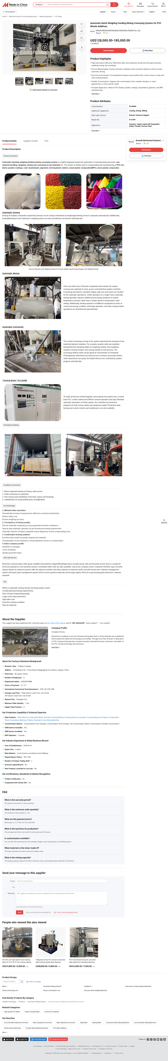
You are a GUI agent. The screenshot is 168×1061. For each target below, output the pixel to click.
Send (19, 912)
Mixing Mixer (96, 1022)
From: (13, 881)
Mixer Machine (23, 717)
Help (125, 12)
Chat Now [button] (149, 50)
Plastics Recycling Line (10, 990)
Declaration (108, 1053)
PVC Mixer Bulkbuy (59, 1028)
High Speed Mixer (36, 717)
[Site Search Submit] (114, 4)
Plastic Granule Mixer (32, 1012)
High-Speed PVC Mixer (12, 1012)
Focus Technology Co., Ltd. (68, 1053)
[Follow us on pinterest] (161, 1039)
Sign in (163, 6)
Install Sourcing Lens (59, 1039)
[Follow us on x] (151, 1039)
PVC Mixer (58, 16)
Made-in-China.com (74, 1049)
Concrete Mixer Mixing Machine (145, 1022)
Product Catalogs (34, 981)
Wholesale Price (97, 1046)
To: (14, 887)
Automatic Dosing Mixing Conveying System (61, 717)
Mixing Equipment (46, 16)
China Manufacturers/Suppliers (65, 1046)
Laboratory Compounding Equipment (138, 986)
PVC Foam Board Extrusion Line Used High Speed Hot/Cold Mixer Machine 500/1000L (82, 962)
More (4, 1032)
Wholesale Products (84, 1046)
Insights (132, 1046)
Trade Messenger (38, 1039)
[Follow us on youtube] (158, 1039)
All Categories (10, 12)
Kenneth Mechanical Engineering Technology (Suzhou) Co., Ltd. (118, 30)
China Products (49, 1046)
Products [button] (39, 4)
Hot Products (37, 1046)
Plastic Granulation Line (51, 990)
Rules (164, 12)
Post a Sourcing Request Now (66, 912)
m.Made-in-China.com (89, 1049)
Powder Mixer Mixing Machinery (37, 1028)
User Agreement (96, 1053)
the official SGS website (56, 623)
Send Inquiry (108, 50)
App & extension (138, 12)
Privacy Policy (119, 1053)
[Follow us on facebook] (148, 1039)
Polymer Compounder (110, 717)
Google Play (22, 1039)
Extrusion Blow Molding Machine (95, 990)
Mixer (4, 986)
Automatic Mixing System (52, 986)
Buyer (113, 12)
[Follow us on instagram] (154, 1039)
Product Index (123, 1046)
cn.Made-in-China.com (105, 1049)
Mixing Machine (53, 720)
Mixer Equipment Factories (42, 1022)
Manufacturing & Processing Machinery (23, 16)
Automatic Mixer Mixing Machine (117, 1022)
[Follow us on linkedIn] (164, 1039)
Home (4, 16)
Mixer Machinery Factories (66, 1022)
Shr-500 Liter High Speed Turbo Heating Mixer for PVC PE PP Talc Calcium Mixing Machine (16, 962)
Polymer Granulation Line (36, 720)
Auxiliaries (87, 986)
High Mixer (84, 1022)
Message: (11, 893)
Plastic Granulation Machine (15, 720)
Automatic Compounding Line (89, 717)
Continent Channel (110, 1046)
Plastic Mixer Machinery (12, 1028)
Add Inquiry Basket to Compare (44, 89)
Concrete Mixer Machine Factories (16, 1022)
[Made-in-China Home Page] (14, 4)
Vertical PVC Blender (51, 1012)
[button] (107, 4)
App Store (8, 1039)
